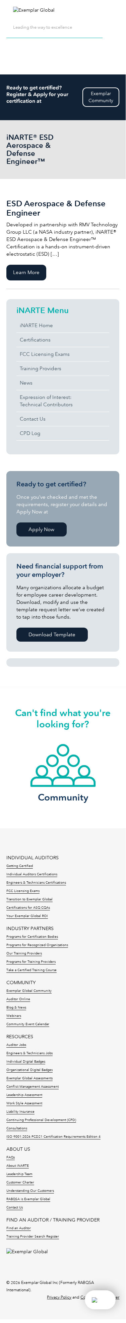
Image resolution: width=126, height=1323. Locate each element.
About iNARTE (17, 1166)
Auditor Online (18, 999)
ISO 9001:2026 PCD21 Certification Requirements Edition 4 (53, 1137)
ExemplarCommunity (100, 97)
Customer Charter (20, 1182)
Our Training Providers (24, 953)
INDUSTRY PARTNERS (30, 928)
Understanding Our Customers (30, 1191)
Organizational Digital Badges (29, 1070)
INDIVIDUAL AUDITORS (32, 858)
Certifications (35, 340)
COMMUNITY (21, 982)
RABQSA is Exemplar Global (28, 1199)
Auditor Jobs (16, 1045)
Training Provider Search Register (32, 1237)
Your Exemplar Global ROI (27, 916)
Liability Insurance (20, 1112)
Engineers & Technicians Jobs (29, 1053)
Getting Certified (19, 866)
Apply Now (41, 529)
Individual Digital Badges (25, 1062)
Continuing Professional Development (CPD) (41, 1120)
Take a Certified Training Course (31, 970)
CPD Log (30, 433)
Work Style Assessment (24, 1103)
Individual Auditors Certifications (31, 874)
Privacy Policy (59, 1297)
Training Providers (40, 369)
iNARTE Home (36, 325)
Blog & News (16, 1008)
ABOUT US (18, 1149)
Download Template (51, 635)
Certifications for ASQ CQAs (28, 908)
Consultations (16, 1128)
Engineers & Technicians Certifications (36, 883)
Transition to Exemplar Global (29, 899)
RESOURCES (19, 1037)
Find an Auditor (18, 1228)
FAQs (10, 1157)
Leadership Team (19, 1174)
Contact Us (33, 419)
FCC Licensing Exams (45, 354)
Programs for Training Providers (31, 962)
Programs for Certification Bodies (32, 937)
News (26, 383)
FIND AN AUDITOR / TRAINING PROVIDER (53, 1220)
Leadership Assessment (24, 1095)
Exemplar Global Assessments (29, 1078)
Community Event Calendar (27, 1024)
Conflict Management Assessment (32, 1087)
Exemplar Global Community (29, 991)
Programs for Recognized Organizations (37, 945)
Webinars (13, 1016)
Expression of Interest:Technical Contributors (46, 401)
